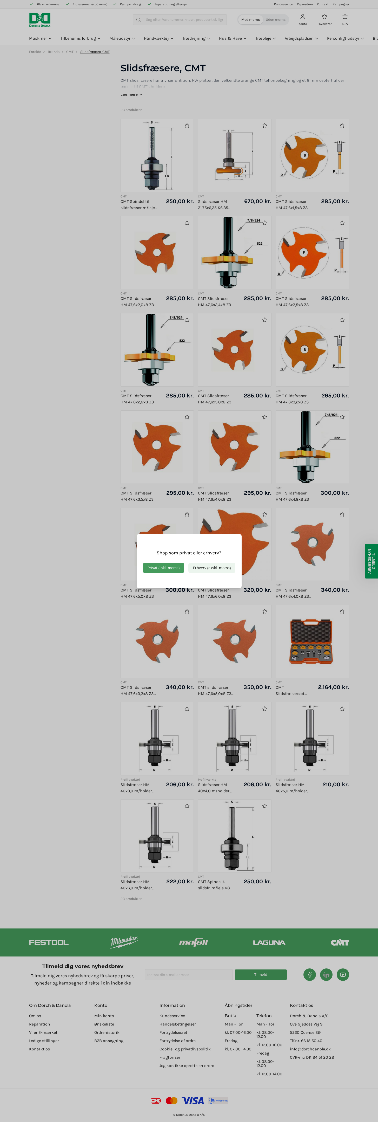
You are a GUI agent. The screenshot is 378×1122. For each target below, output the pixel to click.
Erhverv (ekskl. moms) (212, 567)
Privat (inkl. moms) (164, 567)
